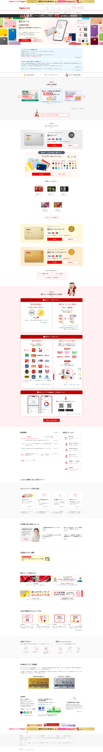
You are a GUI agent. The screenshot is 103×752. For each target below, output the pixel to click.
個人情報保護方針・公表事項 (43, 742)
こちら (67, 329)
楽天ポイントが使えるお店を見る (43, 384)
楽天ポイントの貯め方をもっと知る (70, 325)
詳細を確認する (78, 57)
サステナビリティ (53, 742)
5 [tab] (52, 103)
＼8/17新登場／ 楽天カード (39, 190)
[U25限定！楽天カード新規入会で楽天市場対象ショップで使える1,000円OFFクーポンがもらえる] (30, 95)
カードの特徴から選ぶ (44, 273)
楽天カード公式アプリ (82, 26)
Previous (19, 96)
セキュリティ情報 (49, 436)
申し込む (55, 145)
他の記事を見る (78, 630)
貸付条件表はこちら (52, 715)
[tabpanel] (51, 96)
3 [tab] (50, 103)
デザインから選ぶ (59, 273)
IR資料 (29, 742)
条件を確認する (30, 33)
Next (84, 96)
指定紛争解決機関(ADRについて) (44, 704)
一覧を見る (55, 432)
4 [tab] (51, 103)
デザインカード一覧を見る (51, 217)
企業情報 (21, 742)
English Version (83, 32)
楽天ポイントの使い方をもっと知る (71, 384)
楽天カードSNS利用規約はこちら (26, 715)
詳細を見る (70, 145)
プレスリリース (34, 742)
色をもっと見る (61, 174)
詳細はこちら (29, 506)
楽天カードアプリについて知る (74, 414)
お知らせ (29, 436)
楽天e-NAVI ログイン (83, 23)
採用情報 (59, 742)
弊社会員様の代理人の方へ (67, 742)
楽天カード (51, 194)
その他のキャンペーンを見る (77, 108)
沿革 (25, 742)
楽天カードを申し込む (51, 420)
